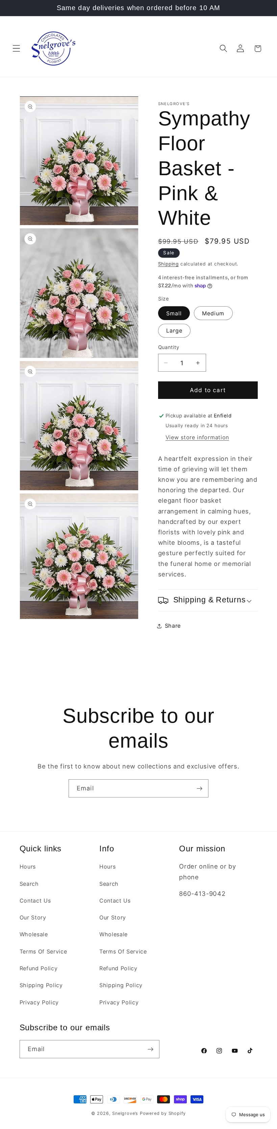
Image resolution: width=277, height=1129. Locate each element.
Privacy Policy (39, 1002)
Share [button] (173, 625)
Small (174, 313)
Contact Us (35, 900)
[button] (16, 48)
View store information (197, 437)
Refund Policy (39, 968)
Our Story (33, 917)
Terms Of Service (43, 951)
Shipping (168, 263)
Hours (28, 866)
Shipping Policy (41, 985)
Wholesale (34, 934)
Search (29, 883)
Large (174, 330)
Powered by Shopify (163, 1113)
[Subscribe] (199, 788)
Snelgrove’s (125, 1113)
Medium (213, 313)
